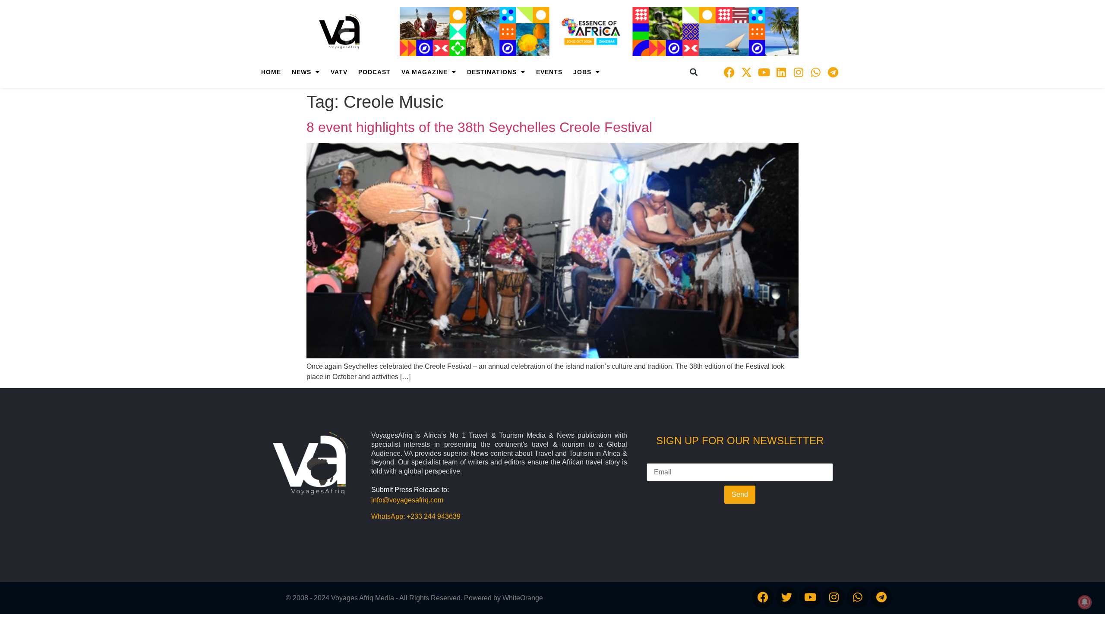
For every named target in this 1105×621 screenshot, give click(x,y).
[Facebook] (729, 72)
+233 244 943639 (434, 516)
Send (740, 494)
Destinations (492, 72)
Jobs (582, 72)
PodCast (374, 72)
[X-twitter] (746, 72)
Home (271, 72)
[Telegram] (833, 72)
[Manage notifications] (1085, 602)
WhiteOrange (522, 598)
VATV (339, 72)
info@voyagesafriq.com (407, 500)
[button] (694, 72)
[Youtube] (764, 72)
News (301, 72)
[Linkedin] (781, 72)
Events (549, 72)
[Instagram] (798, 72)
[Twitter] (786, 597)
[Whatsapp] (815, 72)
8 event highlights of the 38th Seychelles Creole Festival (479, 127)
